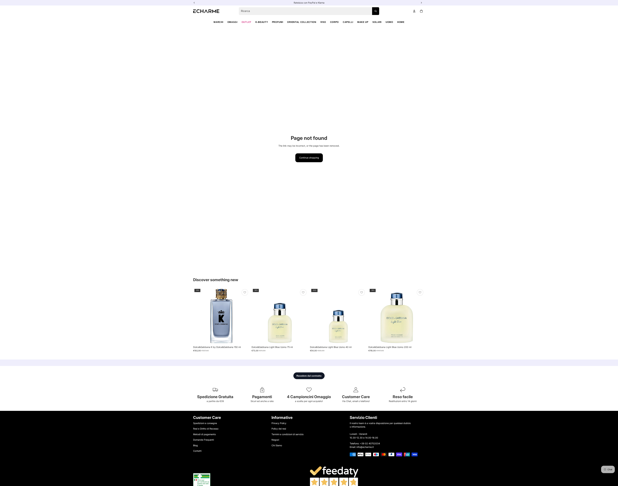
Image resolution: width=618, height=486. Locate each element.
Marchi (218, 22)
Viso (323, 22)
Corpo (334, 22)
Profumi (277, 22)
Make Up (362, 22)
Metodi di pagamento (204, 434)
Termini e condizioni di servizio (288, 434)
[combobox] (309, 11)
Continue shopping (309, 157)
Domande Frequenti (203, 439)
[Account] (414, 11)
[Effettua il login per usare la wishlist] (245, 292)
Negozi (275, 439)
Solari (377, 22)
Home (400, 22)
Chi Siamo (277, 445)
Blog (195, 445)
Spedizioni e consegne (205, 423)
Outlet (246, 22)
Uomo (389, 22)
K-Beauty (261, 22)
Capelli (348, 22)
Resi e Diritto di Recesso (205, 428)
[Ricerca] (375, 11)
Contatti (197, 450)
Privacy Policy (279, 423)
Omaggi (232, 22)
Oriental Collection (301, 22)
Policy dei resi (279, 428)
